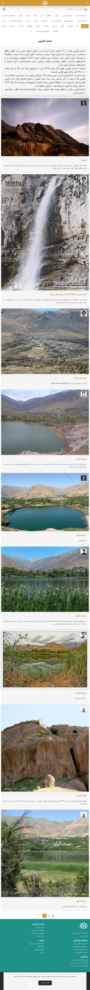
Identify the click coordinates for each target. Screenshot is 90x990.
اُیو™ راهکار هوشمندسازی (79, 963)
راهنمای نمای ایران (38, 930)
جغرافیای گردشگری (80, 940)
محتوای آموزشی (39, 949)
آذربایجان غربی (67, 15)
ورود (3, 3)
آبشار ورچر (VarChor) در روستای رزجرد (68, 294)
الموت (83, 160)
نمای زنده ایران (39, 927)
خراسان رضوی (68, 21)
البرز (41, 15)
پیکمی (42, 952)
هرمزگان (29, 26)
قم (77, 26)
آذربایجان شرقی (81, 15)
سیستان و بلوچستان (16, 21)
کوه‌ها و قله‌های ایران (81, 952)
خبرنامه (41, 940)
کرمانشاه (55, 31)
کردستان (12, 26)
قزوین (85, 26)
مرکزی (38, 26)
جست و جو (4, 9)
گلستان (70, 26)
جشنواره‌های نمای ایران (37, 943)
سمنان (28, 21)
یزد (31, 31)
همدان (21, 26)
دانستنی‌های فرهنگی (81, 949)
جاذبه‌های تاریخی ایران (80, 946)
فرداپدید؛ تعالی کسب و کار (79, 966)
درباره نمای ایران (38, 924)
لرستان (54, 26)
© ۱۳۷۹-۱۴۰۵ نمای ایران (80, 933)
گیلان (62, 26)
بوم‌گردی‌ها (40, 946)
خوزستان (44, 21)
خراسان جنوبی (82, 21)
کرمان (4, 26)
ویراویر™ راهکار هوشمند (80, 960)
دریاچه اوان (81, 459)
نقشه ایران (84, 936)
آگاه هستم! (45, 982)
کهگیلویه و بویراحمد (42, 31)
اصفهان (49, 15)
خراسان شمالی (56, 21)
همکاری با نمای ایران (37, 933)
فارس (4, 21)
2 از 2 (38, 915)
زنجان (36, 21)
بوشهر (28, 15)
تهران (20, 15)
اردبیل (57, 15)
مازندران (46, 26)
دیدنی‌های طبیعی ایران (80, 943)
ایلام (35, 15)
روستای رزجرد (80, 378)
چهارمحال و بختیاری (8, 15)
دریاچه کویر (40, 936)
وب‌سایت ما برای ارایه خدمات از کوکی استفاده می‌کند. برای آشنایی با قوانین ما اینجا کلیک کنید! (45, 976)
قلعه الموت (81, 796)
